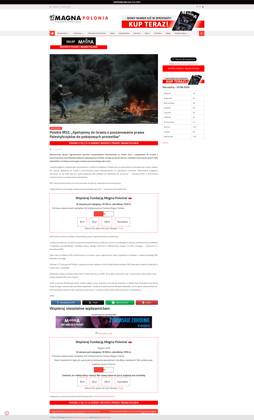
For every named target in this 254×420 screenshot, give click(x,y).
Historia (137, 33)
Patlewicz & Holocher (97, 33)
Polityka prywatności (81, 417)
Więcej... (166, 142)
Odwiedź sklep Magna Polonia (79, 41)
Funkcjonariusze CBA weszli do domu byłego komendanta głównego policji (133, 411)
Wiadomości (62, 33)
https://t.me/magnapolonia (187, 63)
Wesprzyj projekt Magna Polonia (78, 47)
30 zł (82, 222)
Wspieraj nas (180, 33)
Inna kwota (122, 222)
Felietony (77, 33)
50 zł (94, 222)
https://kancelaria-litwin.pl (104, 396)
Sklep (168, 33)
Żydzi (112, 33)
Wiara (147, 33)
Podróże (157, 33)
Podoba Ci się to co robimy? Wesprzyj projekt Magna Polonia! (104, 143)
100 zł (107, 222)
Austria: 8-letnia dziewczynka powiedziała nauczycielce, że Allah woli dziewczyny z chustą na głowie (76, 411)
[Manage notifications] (7, 413)
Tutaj (120, 228)
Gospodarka (124, 33)
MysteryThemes (105, 417)
